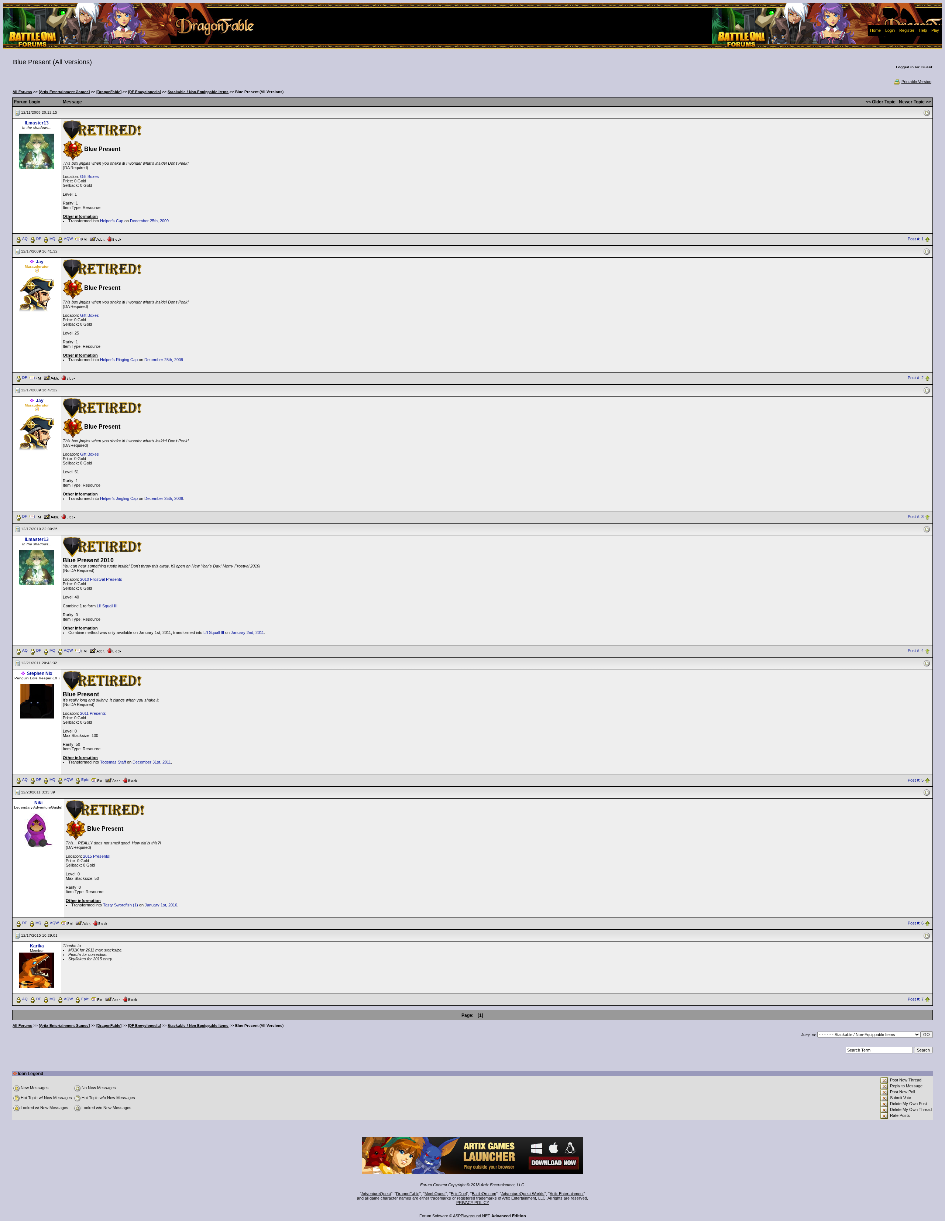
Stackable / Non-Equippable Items (198, 92)
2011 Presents (93, 713)
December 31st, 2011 (152, 762)
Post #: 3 (916, 516)
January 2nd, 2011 (247, 632)
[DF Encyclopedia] (144, 92)
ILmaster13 (37, 123)
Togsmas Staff (113, 762)
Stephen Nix (39, 673)
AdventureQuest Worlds (522, 1193)
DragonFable (407, 1193)
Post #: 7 (916, 999)
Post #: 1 (916, 239)
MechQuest (435, 1193)
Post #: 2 (916, 377)
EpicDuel (459, 1193)
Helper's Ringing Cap (119, 359)
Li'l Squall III (107, 606)
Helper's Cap (111, 221)
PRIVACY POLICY (472, 1202)
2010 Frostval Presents (101, 579)
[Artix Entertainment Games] (64, 92)
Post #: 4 (916, 650)
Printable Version (916, 81)
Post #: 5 (916, 780)
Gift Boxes (89, 176)
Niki (38, 802)
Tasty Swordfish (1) (120, 905)
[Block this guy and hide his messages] (113, 238)
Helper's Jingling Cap (119, 498)
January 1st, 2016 (161, 905)
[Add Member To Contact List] (97, 238)
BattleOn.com (484, 1193)
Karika (37, 946)
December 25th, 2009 (149, 221)
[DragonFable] (108, 92)
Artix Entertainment (567, 1193)
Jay (40, 261)
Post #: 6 (916, 923)
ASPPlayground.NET (471, 1216)
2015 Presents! (96, 856)
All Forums (22, 92)
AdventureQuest (376, 1193)
